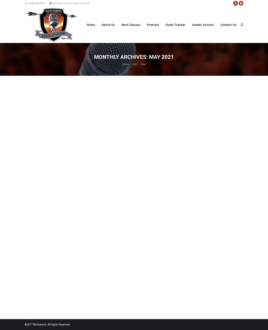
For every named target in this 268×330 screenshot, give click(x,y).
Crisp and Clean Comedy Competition (60, 270)
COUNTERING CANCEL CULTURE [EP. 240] (63, 165)
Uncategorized (37, 172)
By (52, 172)
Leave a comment (87, 172)
